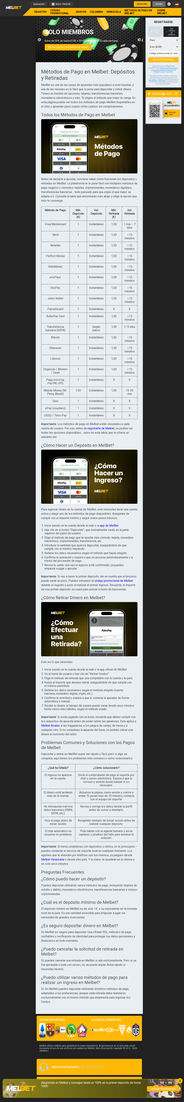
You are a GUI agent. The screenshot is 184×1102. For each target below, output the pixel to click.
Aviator (81, 11)
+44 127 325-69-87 (92, 1067)
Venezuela (114, 11)
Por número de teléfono (171, 32)
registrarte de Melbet (101, 428)
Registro (40, 11)
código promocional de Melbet (114, 580)
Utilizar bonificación (163, 1088)
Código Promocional (59, 12)
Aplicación (39, 4)
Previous (39, 40)
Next (139, 40)
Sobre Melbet (162, 12)
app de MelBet (109, 525)
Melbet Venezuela (52, 859)
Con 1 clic (157, 32)
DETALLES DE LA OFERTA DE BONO (68, 47)
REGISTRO (142, 4)
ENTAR (158, 4)
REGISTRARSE (163, 59)
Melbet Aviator (50, 725)
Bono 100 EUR (63, 4)
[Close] (180, 1080)
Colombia (96, 11)
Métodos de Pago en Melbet (138, 12)
